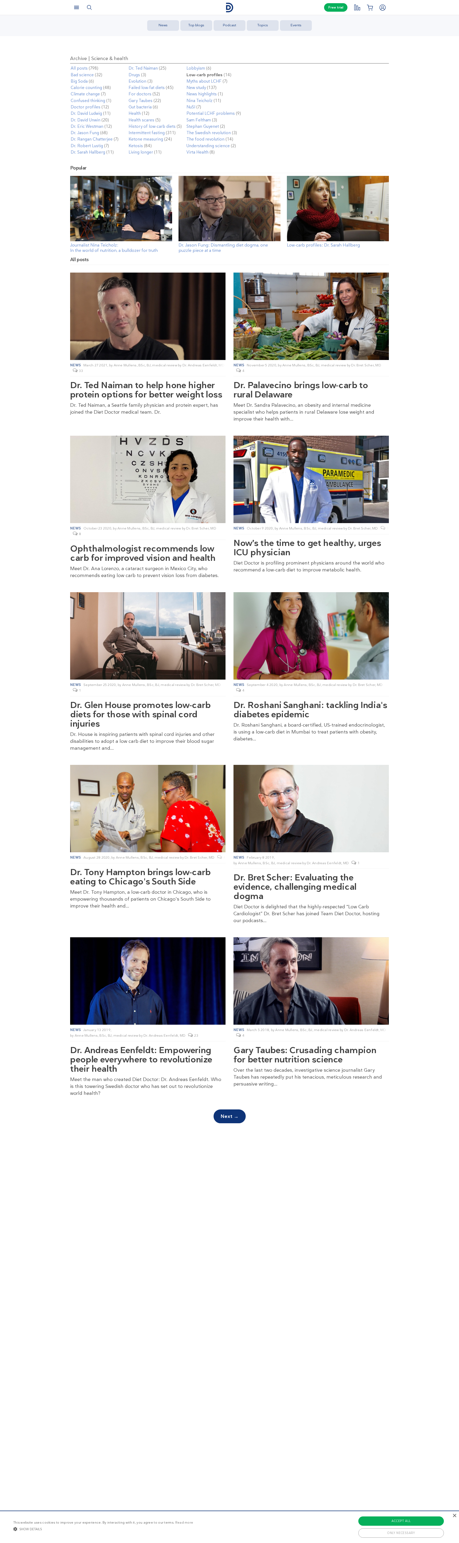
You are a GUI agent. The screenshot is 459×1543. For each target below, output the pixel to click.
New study (196, 87)
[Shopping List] (369, 7)
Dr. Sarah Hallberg (88, 152)
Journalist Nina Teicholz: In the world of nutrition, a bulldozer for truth (114, 247)
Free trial (335, 7)
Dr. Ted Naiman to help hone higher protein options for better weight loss (146, 389)
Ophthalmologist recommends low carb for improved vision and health (143, 553)
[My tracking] (357, 7)
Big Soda (79, 81)
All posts (79, 68)
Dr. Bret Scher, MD (366, 365)
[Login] (382, 7)
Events (296, 25)
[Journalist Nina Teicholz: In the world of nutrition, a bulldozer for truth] (121, 240)
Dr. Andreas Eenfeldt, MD (203, 365)
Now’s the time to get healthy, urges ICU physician (307, 547)
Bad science (82, 75)
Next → (230, 1116)
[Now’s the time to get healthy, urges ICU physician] (311, 479)
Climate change (85, 94)
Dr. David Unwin (85, 120)
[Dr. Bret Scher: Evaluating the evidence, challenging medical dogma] (311, 808)
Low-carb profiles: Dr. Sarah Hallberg (323, 245)
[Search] (89, 7)
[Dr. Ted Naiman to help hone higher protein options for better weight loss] (148, 316)
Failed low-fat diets (147, 87)
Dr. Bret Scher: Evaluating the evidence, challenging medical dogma (294, 887)
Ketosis (136, 146)
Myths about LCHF (204, 81)
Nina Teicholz (199, 100)
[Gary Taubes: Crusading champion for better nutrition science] (311, 981)
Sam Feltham (198, 120)
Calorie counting (86, 87)
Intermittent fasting (147, 132)
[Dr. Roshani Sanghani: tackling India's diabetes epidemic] (311, 636)
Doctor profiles (85, 107)
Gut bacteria (140, 107)
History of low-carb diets (152, 126)
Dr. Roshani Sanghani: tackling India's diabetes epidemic (310, 709)
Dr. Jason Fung (85, 132)
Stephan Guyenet (202, 126)
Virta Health (197, 152)
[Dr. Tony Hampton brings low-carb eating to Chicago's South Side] (148, 808)
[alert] (229, 1527)
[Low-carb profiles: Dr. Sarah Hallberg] (338, 240)
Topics (262, 25)
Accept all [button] (401, 1521)
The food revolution (205, 139)
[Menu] (76, 7)
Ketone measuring (146, 139)
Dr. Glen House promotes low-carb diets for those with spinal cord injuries (140, 714)
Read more (184, 1522)
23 (196, 1035)
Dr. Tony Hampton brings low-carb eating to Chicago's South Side (140, 876)
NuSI (190, 107)
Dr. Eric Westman (87, 126)
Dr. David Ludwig (86, 113)
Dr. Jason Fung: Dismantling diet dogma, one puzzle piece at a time (223, 247)
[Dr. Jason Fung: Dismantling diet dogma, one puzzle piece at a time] (229, 240)
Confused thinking (88, 100)
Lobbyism (195, 68)
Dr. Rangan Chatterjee (92, 139)
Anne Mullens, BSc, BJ (132, 365)
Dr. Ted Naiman (143, 68)
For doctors (140, 94)
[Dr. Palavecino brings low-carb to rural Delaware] (311, 316)
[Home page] (229, 7)
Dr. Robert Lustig (87, 146)
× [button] (454, 1516)
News (163, 25)
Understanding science (208, 146)
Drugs (134, 75)
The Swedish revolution (208, 132)
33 (81, 370)
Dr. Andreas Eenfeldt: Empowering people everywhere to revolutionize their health (141, 1059)
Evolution (137, 81)
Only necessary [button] (401, 1533)
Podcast (229, 25)
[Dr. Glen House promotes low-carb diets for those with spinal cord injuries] (148, 636)
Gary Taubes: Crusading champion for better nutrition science (304, 1054)
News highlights (201, 94)
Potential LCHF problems (210, 113)
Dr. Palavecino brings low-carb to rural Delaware (300, 389)
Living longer (141, 152)
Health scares (141, 120)
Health (135, 113)
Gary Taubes (140, 100)
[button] (103, 1529)
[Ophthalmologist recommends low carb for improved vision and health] (148, 479)
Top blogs (196, 25)
